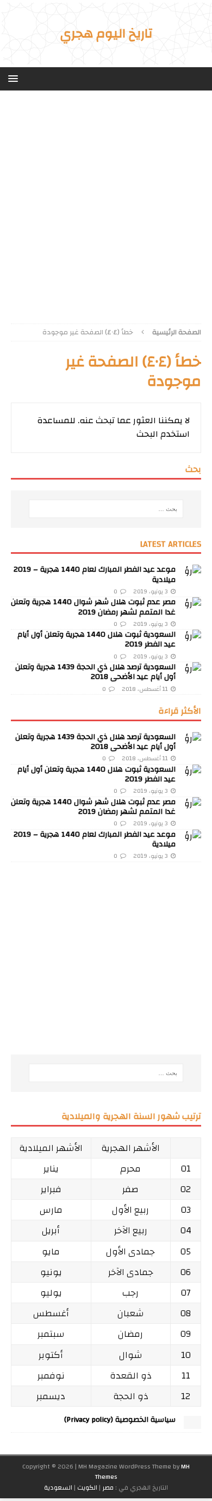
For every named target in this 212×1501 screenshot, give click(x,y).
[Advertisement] (106, 212)
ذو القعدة (131, 1375)
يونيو (51, 1272)
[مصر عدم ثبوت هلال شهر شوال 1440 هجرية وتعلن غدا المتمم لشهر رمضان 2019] (192, 605)
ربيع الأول (130, 1209)
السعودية (58, 1487)
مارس (51, 1209)
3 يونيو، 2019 (150, 591)
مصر (108, 1487)
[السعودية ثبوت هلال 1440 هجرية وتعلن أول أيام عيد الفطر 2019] (192, 638)
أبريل (51, 1230)
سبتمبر (51, 1333)
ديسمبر (50, 1396)
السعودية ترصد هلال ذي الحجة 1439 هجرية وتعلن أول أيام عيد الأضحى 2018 (95, 672)
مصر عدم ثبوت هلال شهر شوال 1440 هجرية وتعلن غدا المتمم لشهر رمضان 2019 (93, 607)
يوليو (51, 1292)
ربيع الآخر (130, 1230)
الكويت (87, 1487)
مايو (51, 1251)
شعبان (130, 1313)
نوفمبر (51, 1375)
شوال (130, 1355)
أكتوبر (51, 1355)
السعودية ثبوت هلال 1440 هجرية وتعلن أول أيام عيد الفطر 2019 (96, 639)
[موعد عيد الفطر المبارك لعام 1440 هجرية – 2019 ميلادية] (192, 573)
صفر (130, 1189)
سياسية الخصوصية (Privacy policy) (120, 1420)
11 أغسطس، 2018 (145, 689)
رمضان (130, 1333)
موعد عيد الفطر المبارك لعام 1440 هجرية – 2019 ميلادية (95, 574)
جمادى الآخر (130, 1272)
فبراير (51, 1189)
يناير (51, 1168)
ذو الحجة (130, 1396)
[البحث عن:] (106, 509)
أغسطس (51, 1313)
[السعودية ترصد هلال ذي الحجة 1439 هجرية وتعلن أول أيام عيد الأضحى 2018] (192, 671)
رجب (130, 1292)
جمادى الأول (130, 1251)
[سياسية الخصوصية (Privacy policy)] (192, 1423)
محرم (130, 1168)
